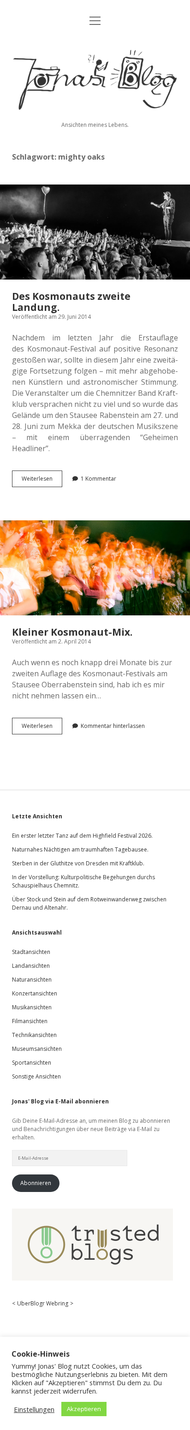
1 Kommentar (98, 479)
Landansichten (31, 966)
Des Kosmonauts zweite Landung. (95, 232)
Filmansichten (30, 1021)
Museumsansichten (37, 1049)
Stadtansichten (31, 952)
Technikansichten (34, 1035)
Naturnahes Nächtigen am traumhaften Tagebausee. (80, 849)
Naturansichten (32, 979)
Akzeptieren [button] (84, 1409)
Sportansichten (31, 1063)
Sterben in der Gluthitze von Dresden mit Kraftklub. (78, 863)
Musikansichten (32, 1007)
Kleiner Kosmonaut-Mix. (95, 567)
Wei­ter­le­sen (42, 480)
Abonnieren (35, 1183)
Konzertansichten (34, 993)
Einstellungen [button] (34, 1409)
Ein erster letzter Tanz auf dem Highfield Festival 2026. (82, 836)
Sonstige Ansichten (36, 1076)
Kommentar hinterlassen (113, 726)
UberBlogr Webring (42, 1303)
